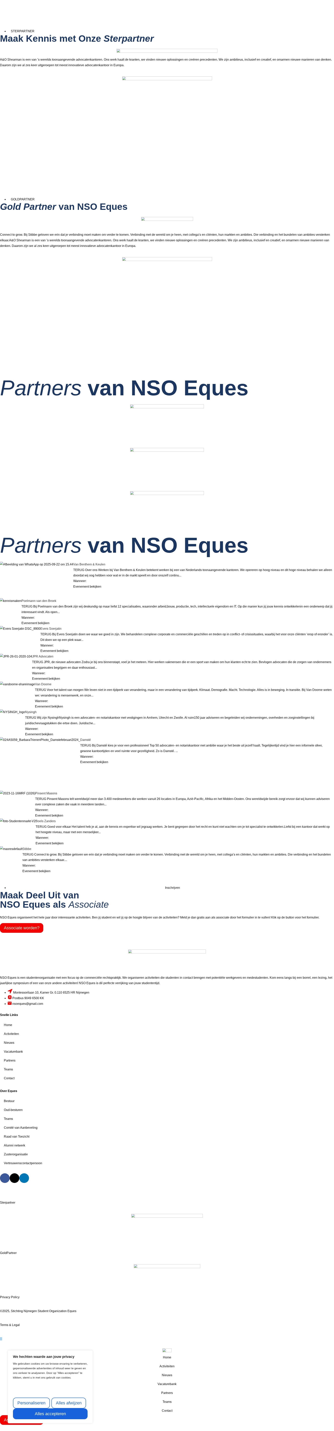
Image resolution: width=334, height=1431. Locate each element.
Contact (9, 1078)
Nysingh (31, 712)
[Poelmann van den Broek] (10, 605)
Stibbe (26, 849)
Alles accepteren (50, 1413)
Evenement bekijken (87, 586)
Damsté (85, 739)
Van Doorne (43, 684)
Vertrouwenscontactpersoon (23, 1163)
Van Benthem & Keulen (89, 564)
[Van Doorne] (17, 691)
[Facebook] (5, 1178)
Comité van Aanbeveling (20, 1127)
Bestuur (9, 1101)
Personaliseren (31, 1402)
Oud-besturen (13, 1110)
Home (8, 1025)
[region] (50, 1386)
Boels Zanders (46, 821)
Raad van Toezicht (16, 1136)
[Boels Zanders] (18, 823)
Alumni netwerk (14, 1145)
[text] (50, 1374)
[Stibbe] (11, 852)
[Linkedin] (24, 1178)
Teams (8, 1069)
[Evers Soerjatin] (20, 639)
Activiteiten (11, 1033)
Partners (9, 1060)
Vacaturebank (13, 1051)
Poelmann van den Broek (38, 600)
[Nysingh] (12, 712)
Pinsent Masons (46, 793)
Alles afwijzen (69, 1402)
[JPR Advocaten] (16, 664)
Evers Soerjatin (50, 628)
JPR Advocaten (42, 656)
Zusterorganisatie (16, 1154)
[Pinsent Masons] (17, 802)
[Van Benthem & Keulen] (36, 580)
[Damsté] (40, 764)
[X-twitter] (14, 1178)
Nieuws (9, 1042)
